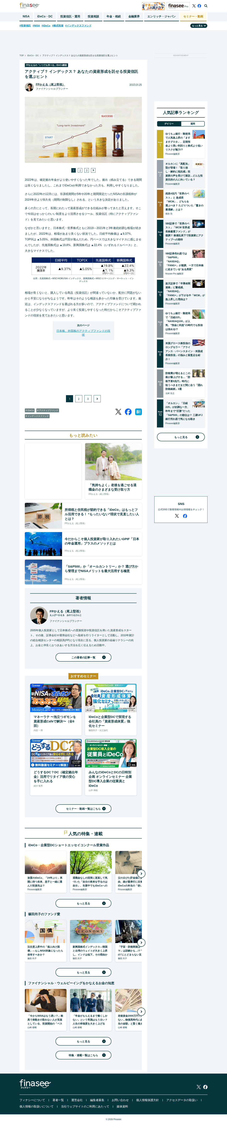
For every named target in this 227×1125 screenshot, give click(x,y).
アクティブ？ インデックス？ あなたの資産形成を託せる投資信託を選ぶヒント (80, 55)
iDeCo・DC (45, 16)
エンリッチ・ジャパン (161, 16)
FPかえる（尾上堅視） (50, 84)
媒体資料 (122, 1106)
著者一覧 (58, 1100)
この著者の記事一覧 (83, 657)
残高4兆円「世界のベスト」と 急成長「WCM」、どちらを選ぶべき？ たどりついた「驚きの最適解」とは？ (184, 201)
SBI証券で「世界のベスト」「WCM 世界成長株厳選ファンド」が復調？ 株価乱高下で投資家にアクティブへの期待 (184, 231)
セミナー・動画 (193, 16)
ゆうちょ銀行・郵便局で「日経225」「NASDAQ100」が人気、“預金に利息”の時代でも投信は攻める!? (184, 321)
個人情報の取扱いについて (37, 1106)
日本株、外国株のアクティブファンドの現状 (83, 332)
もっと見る (83, 903)
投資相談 (93, 16)
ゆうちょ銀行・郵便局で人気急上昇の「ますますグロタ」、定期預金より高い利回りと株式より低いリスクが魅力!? (184, 141)
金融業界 (134, 16)
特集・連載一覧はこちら (83, 1055)
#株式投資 (57, 25)
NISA (26, 16)
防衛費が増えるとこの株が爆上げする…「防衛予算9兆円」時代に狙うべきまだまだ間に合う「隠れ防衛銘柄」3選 (184, 381)
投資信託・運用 (70, 16)
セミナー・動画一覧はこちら (83, 808)
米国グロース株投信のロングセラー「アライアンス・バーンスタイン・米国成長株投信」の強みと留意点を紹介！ (184, 351)
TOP (22, 55)
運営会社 (77, 1100)
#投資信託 (25, 25)
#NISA (36, 25)
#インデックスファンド (78, 25)
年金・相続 (114, 16)
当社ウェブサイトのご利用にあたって (85, 1106)
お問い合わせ (120, 1100)
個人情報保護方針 (147, 1100)
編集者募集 (97, 1100)
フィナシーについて (32, 1100)
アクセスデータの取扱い (182, 1100)
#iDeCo (46, 25)
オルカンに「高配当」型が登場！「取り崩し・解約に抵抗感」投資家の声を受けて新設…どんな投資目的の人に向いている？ (184, 171)
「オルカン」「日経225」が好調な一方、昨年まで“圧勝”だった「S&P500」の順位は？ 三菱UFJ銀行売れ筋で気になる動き (184, 411)
